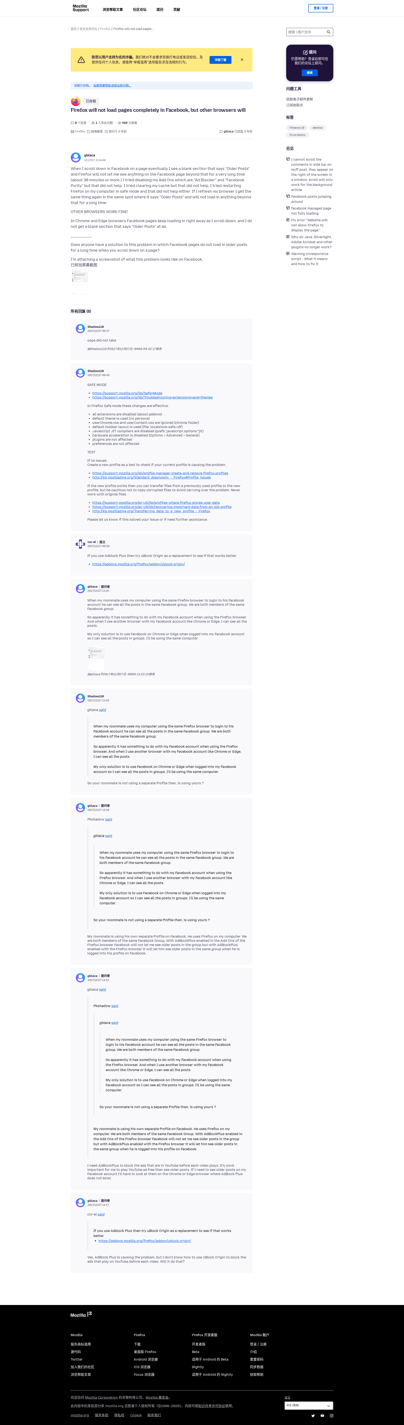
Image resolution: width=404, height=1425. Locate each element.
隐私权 (119, 1415)
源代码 (76, 1352)
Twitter (77, 1359)
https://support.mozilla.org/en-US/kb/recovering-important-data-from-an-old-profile (161, 507)
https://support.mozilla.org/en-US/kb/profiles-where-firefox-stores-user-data (156, 503)
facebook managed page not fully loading (311, 210)
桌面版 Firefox (145, 1352)
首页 (74, 29)
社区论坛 (139, 10)
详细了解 (220, 60)
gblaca (89, 155)
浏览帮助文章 (113, 10)
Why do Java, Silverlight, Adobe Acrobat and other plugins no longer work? (311, 242)
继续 (310, 73)
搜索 (328, 32)
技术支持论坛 (88, 29)
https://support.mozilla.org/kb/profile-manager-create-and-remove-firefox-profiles (160, 473)
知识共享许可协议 (211, 1406)
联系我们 (154, 1415)
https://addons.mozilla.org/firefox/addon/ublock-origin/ (138, 564)
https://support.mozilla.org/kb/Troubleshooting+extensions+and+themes (152, 397)
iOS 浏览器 (142, 1367)
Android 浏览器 (146, 1359)
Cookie (136, 1415)
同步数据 (256, 1367)
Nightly (198, 1367)
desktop (318, 127)
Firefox (105, 29)
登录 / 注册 (321, 8)
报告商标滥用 (81, 1344)
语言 (287, 1398)
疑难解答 (97, 131)
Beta (195, 1352)
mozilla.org (80, 1415)
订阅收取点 (294, 105)
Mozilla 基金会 (157, 1398)
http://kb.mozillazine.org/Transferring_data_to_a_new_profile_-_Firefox (151, 511)
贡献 (176, 10)
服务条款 (101, 1415)
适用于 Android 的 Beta (210, 1359)
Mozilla (81, 1315)
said (102, 710)
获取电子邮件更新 (299, 99)
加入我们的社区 (82, 1367)
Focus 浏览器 (144, 1375)
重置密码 (256, 1359)
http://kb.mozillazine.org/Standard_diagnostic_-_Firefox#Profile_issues (151, 477)
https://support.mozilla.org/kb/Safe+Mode (127, 393)
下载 (137, 1344)
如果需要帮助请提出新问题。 (112, 85)
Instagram (331, 1415)
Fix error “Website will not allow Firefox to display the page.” (309, 225)
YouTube (322, 1415)
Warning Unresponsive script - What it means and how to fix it (309, 259)
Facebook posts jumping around (311, 199)
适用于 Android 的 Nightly (212, 1375)
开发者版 (198, 1344)
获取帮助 (256, 1375)
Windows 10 (297, 127)
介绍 (253, 1352)
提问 (160, 10)
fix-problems (298, 134)
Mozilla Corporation (101, 1398)
